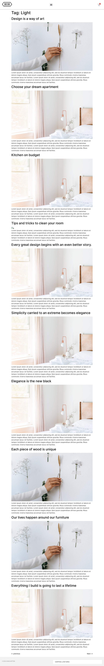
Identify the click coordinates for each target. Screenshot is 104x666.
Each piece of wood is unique (33, 449)
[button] (51, 4)
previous (15, 654)
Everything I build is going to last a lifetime (43, 586)
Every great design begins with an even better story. (51, 245)
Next (90, 654)
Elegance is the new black (31, 381)
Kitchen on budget (25, 155)
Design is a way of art (27, 19)
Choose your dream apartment (34, 87)
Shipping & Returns (62, 662)
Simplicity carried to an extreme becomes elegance (50, 313)
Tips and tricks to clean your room (37, 223)
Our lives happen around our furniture (40, 517)
